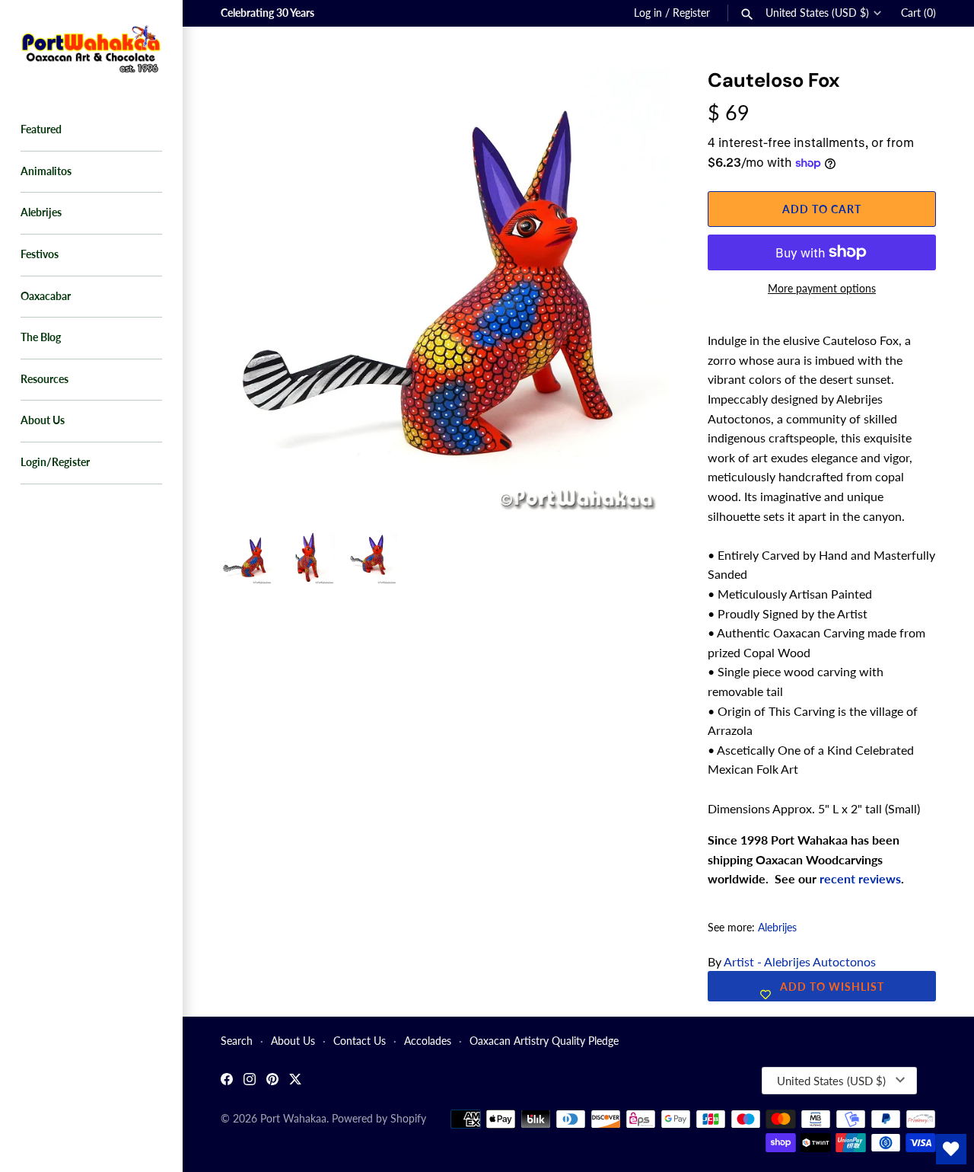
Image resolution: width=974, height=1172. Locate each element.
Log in (648, 13)
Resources (44, 379)
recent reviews (860, 878)
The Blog (41, 337)
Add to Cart (821, 209)
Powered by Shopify (379, 1119)
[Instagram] (250, 1081)
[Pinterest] (272, 1081)
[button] (637, 99)
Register (691, 13)
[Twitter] (295, 1081)
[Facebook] (227, 1081)
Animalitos (46, 171)
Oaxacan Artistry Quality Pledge (544, 1041)
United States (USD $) (817, 13)
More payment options (822, 288)
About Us (43, 420)
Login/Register (55, 462)
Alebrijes (41, 212)
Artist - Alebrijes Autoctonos (800, 961)
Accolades (427, 1041)
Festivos (40, 254)
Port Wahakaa (293, 1119)
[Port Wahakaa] (91, 47)
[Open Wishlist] (951, 1149)
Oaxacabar (46, 296)
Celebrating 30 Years (267, 13)
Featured (41, 129)
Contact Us (359, 1041)
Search (237, 1041)
